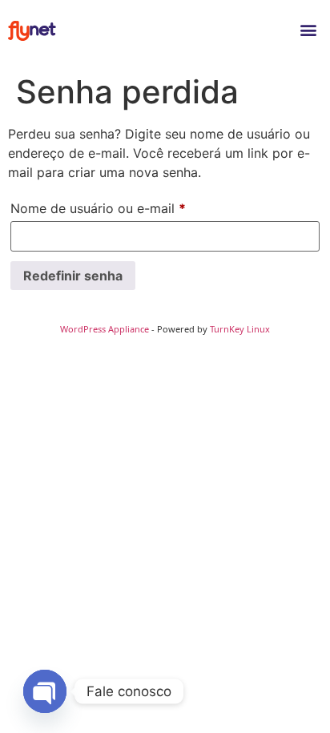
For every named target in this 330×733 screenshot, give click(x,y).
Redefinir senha (73, 276)
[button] (309, 29)
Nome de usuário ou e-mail (132, 205)
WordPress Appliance (104, 329)
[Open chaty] (44, 691)
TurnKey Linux (240, 329)
